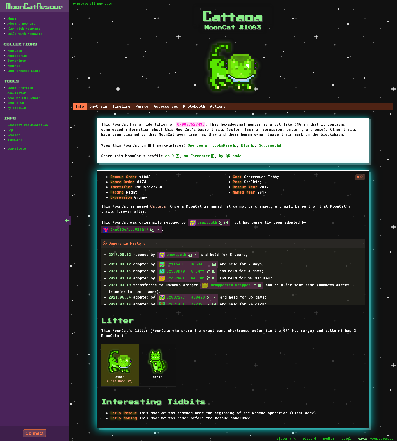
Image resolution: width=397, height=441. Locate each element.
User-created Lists (23, 71)
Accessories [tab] (166, 106)
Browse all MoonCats (94, 3)
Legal (346, 438)
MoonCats (14, 50)
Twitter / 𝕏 (285, 438)
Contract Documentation (27, 125)
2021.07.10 (119, 304)
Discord (309, 438)
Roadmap (13, 135)
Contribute (16, 148)
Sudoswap (267, 145)
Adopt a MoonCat (21, 23)
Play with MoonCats (23, 28)
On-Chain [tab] (98, 106)
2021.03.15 (119, 271)
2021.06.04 (119, 297)
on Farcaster (197, 155)
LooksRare (222, 145)
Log (10, 130)
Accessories (17, 56)
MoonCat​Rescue (34, 6)
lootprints (16, 60)
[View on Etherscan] (225, 222)
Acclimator (16, 93)
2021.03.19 (119, 278)
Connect (34, 433)
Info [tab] (79, 106)
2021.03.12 (119, 263)
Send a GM (15, 102)
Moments (13, 65)
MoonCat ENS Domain (23, 98)
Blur (245, 145)
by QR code (230, 155)
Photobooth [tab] (194, 106)
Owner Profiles (20, 88)
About (12, 18)
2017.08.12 (119, 254)
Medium (328, 438)
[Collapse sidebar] (67, 220)
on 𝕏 (170, 155)
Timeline (14, 140)
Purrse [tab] (142, 106)
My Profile (16, 108)
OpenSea (195, 145)
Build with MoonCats (24, 33)
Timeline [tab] (121, 106)
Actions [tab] (217, 106)
